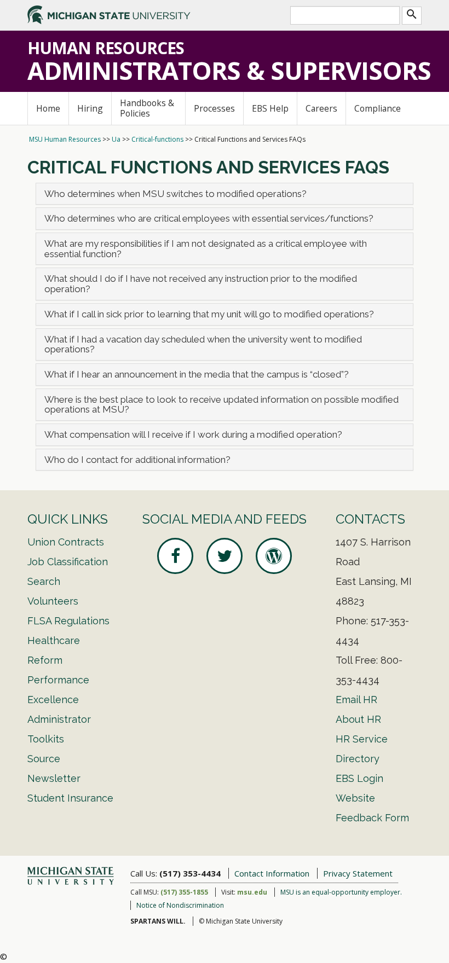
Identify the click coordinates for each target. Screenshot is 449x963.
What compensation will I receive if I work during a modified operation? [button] (193, 434)
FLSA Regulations (68, 620)
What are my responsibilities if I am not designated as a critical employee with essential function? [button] (205, 248)
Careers (321, 108)
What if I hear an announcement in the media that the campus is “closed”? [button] (196, 374)
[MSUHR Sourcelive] (274, 556)
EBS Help (270, 108)
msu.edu (252, 892)
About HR (358, 719)
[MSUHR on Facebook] (175, 556)
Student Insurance (70, 798)
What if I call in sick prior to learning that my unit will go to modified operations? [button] (211, 314)
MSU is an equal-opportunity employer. (341, 892)
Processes (214, 108)
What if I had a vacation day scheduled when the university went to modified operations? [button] (203, 344)
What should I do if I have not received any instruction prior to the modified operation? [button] (200, 283)
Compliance (377, 108)
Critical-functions (157, 139)
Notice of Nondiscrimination (180, 905)
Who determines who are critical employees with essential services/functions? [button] (208, 218)
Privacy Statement (358, 873)
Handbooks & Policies (147, 108)
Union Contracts (65, 542)
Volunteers (52, 601)
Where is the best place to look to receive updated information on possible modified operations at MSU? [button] (221, 404)
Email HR (356, 699)
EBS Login (359, 778)
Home (48, 108)
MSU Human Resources (65, 139)
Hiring (90, 108)
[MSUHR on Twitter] (224, 556)
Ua (116, 139)
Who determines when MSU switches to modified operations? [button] (175, 193)
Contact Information (271, 873)
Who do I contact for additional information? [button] (137, 459)
